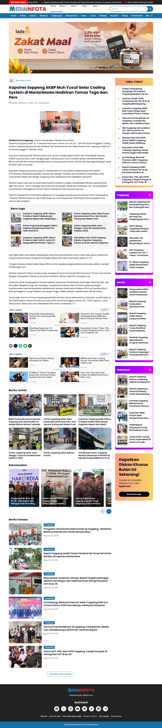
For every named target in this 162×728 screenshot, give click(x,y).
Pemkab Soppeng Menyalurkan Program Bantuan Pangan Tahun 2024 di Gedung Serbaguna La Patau (139, 340)
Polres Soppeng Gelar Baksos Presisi (59, 454)
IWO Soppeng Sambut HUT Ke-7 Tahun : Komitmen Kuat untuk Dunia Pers (138, 253)
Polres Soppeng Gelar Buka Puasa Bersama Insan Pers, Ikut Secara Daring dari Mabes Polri (91, 216)
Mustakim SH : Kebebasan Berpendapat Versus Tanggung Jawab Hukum (140, 241)
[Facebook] (11, 346)
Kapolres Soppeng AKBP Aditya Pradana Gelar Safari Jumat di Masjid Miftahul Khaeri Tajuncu (39, 240)
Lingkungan (56, 15)
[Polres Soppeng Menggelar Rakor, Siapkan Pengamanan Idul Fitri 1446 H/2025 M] (16, 229)
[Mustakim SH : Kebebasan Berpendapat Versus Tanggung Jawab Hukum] (122, 242)
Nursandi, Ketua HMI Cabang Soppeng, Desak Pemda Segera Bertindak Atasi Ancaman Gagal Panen (135, 150)
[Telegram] (20, 346)
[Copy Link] (30, 346)
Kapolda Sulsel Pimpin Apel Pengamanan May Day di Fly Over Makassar (138, 415)
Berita (62, 6)
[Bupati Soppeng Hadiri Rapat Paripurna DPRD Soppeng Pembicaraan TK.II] (122, 317)
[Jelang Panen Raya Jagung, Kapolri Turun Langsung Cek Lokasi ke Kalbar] (88, 488)
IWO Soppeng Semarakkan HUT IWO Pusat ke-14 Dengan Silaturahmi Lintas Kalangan (136, 131)
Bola (84, 6)
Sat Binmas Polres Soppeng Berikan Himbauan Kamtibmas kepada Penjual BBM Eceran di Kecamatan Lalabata (94, 455)
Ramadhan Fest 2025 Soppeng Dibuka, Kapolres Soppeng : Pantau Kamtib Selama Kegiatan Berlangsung (91, 240)
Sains (83, 15)
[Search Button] (150, 8)
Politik (23, 15)
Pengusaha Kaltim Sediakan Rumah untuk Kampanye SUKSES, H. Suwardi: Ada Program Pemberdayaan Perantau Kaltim (139, 292)
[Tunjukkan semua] (149, 195)
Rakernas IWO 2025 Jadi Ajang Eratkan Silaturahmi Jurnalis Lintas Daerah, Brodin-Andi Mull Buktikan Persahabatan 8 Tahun (55, 501)
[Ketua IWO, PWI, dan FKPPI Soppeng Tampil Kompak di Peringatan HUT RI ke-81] (25, 657)
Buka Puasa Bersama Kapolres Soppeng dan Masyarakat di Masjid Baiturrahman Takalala (25, 422)
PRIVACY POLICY (90, 716)
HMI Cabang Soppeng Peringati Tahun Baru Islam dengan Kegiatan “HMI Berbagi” (139, 229)
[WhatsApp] (25, 346)
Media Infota (76, 724)
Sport (95, 6)
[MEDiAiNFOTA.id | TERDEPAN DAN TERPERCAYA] (81, 690)
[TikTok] (91, 708)
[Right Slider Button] (150, 15)
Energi (125, 15)
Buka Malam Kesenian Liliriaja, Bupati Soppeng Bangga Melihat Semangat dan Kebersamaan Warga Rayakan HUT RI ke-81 (76, 580)
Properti (114, 15)
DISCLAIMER (104, 716)
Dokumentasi (56, 11)
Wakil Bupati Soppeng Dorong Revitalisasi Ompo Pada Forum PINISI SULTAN (138, 427)
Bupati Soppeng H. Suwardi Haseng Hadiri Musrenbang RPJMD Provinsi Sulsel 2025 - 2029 (139, 391)
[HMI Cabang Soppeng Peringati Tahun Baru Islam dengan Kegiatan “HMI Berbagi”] (122, 230)
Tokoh (93, 15)
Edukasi (103, 15)
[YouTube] (77, 708)
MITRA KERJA (116, 716)
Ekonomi (44, 15)
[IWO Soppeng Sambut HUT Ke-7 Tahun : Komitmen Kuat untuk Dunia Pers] (122, 254)
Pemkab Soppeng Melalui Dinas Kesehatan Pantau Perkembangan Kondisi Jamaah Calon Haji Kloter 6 (139, 403)
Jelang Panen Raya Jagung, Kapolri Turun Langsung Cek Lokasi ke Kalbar (87, 501)
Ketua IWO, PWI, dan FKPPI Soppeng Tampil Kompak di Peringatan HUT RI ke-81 (75, 653)
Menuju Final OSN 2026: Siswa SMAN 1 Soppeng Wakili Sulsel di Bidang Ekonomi (134, 140)
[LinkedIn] (98, 708)
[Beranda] (11, 80)
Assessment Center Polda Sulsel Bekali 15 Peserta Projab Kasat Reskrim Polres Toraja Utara (140, 439)
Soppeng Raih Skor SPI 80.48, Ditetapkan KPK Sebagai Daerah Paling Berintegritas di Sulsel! (22, 501)
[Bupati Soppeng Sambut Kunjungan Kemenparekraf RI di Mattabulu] (122, 353)
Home (53, 6)
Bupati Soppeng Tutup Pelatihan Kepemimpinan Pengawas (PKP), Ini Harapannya (139, 328)
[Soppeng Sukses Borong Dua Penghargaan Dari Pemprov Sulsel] (122, 218)
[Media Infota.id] (28, 9)
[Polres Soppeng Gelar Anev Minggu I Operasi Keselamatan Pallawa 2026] (67, 229)
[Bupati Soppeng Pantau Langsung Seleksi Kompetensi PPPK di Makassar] (122, 380)
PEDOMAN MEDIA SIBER (72, 716)
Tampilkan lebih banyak (60, 674)
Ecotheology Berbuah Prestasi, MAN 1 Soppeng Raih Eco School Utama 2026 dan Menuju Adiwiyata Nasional (76, 604)
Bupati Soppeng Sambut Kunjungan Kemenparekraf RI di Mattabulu (139, 352)
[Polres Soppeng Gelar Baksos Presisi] (60, 439)
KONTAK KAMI (55, 716)
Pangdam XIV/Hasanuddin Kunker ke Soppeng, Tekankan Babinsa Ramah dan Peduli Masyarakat (77, 530)
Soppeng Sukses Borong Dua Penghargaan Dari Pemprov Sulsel (138, 217)
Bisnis (73, 6)
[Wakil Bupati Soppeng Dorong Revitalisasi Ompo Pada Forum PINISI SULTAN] (122, 429)
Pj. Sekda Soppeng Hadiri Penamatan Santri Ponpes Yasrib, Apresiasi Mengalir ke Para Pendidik (138, 265)
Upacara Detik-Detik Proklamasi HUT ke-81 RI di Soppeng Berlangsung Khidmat (135, 101)
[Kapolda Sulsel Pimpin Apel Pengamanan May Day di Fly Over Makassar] (122, 417)
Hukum (33, 15)
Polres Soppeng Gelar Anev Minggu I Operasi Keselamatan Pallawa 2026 (90, 228)
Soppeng (49, 525)
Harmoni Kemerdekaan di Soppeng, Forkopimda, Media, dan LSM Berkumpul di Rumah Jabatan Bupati (76, 628)
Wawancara (71, 15)
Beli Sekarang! (134, 494)
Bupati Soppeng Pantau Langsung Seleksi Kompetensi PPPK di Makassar (139, 379)
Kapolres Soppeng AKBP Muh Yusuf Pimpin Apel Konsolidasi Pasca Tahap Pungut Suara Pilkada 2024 (136, 111)
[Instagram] (70, 708)
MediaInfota (92, 724)
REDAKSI (43, 716)
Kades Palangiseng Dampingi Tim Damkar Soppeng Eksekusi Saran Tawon (134, 91)
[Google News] (84, 708)
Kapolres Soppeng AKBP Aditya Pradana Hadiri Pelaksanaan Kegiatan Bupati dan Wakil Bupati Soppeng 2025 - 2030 (40, 216)
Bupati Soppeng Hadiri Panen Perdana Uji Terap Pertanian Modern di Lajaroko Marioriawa (56, 2)
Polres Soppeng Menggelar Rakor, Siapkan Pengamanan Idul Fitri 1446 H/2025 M (40, 228)
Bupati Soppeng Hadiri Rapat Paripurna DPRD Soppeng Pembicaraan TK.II (138, 316)
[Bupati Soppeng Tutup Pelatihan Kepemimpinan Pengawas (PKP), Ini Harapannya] (122, 329)
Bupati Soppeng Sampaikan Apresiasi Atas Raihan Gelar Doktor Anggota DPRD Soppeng (139, 304)
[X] (15, 346)
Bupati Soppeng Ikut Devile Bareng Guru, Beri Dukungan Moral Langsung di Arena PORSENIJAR (140, 205)
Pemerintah (136, 15)
